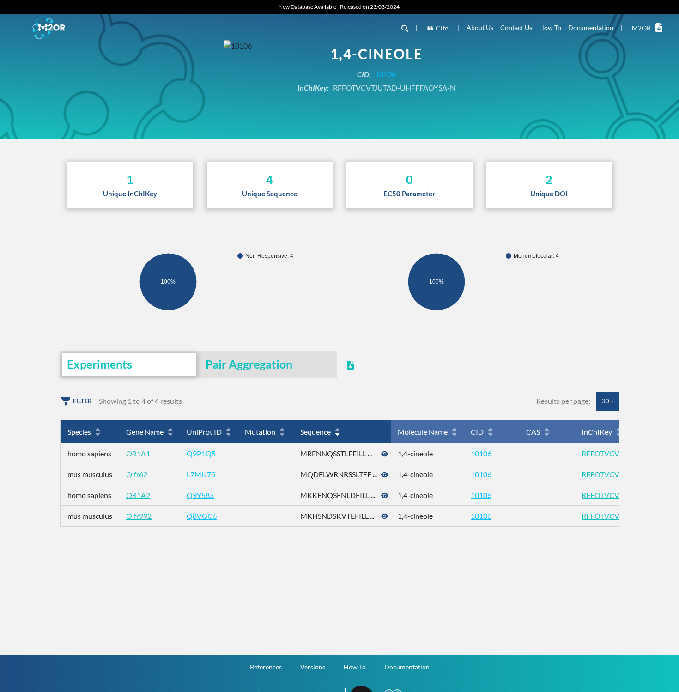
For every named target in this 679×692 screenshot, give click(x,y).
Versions (312, 667)
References (266, 667)
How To (550, 27)
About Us (480, 27)
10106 (385, 74)
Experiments (99, 364)
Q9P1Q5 (201, 453)
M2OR (641, 28)
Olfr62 (136, 474)
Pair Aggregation (249, 364)
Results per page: (563, 400)
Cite (442, 28)
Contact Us (516, 27)
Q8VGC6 (202, 515)
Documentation (590, 27)
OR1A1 (138, 453)
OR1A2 (138, 495)
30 (605, 401)
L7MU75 (201, 474)
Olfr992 (139, 515)
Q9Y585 (200, 495)
